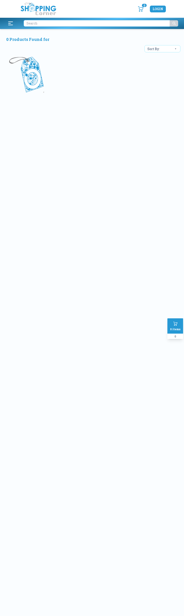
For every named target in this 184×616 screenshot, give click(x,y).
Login (158, 9)
